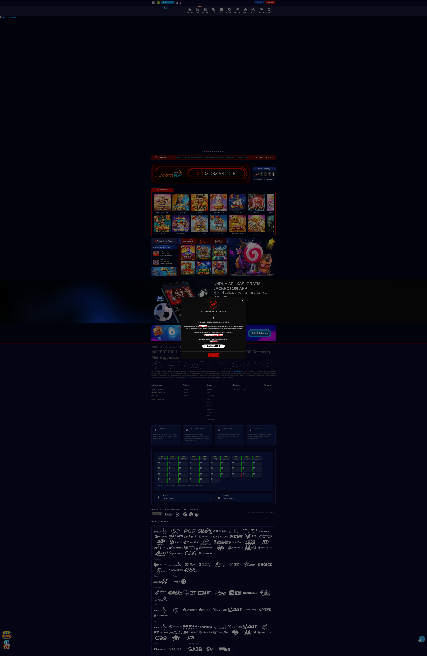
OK (213, 355)
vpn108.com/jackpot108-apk (213, 335)
